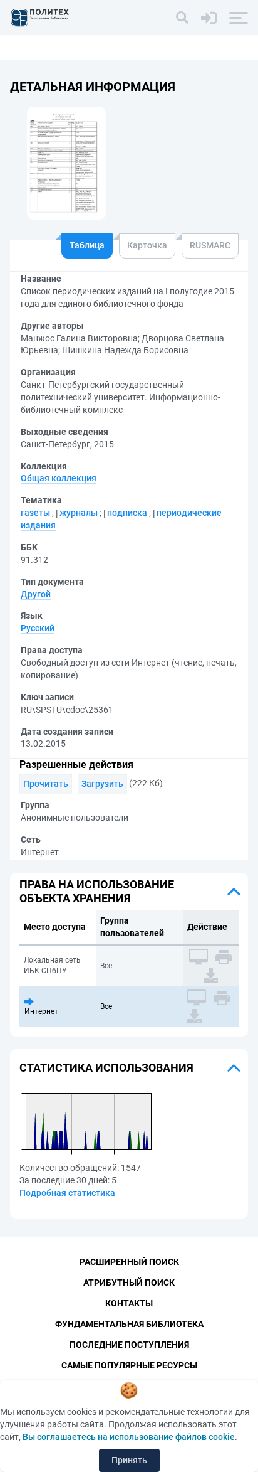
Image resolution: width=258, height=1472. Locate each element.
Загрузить (102, 784)
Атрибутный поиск (129, 1282)
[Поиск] (182, 17)
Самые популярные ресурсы (129, 1365)
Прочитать (45, 784)
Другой (36, 594)
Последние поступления (129, 1345)
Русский (37, 628)
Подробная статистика (67, 1193)
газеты (35, 513)
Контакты (129, 1303)
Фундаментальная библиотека (129, 1324)
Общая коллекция (58, 478)
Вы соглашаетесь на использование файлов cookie (129, 1437)
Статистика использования (106, 1067)
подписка (127, 513)
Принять (129, 1460)
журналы (78, 513)
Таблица (87, 245)
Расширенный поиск (129, 1262)
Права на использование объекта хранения (96, 891)
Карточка (147, 245)
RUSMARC (210, 245)
